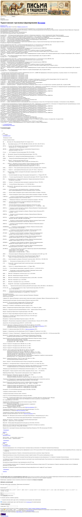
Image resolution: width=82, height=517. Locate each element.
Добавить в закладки (21, 26)
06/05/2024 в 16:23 (6, 435)
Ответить (5, 432)
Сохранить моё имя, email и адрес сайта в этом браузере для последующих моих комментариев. (21, 499)
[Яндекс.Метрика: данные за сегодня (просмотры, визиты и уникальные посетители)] (4, 516)
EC (27, 26)
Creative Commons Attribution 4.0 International (37, 508)
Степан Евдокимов (30, 510)
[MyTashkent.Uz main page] (41, 8)
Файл (1, 495)
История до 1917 (3, 25)
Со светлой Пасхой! (8, 124)
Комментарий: (3, 487)
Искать (13, 16)
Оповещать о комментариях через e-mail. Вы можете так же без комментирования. (21, 502)
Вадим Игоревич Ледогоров (8, 125)
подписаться (29, 502)
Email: (2, 494)
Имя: (1, 493)
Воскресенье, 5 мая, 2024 (5, 26)
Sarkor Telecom (19, 511)
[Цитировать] (6, 430)
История (41, 23)
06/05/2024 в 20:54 (6, 445)
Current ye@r (3, 506)
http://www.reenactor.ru (39, 326)
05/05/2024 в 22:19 (6, 135)
